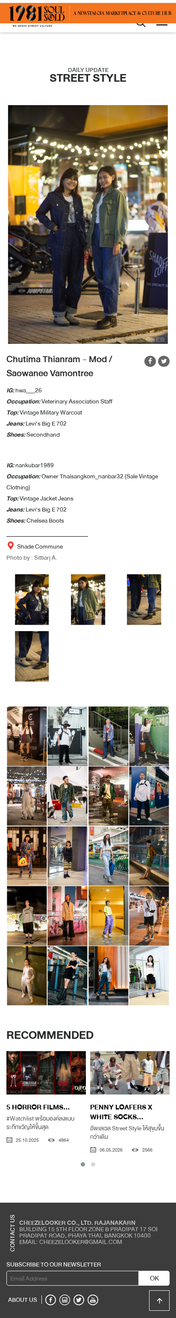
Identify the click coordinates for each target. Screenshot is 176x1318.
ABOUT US (22, 1299)
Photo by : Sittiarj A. (31, 557)
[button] (83, 1164)
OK (154, 1278)
